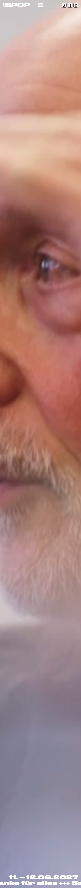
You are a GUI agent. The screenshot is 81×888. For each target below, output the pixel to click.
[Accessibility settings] (76, 5)
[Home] (16, 5)
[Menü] (41, 5)
